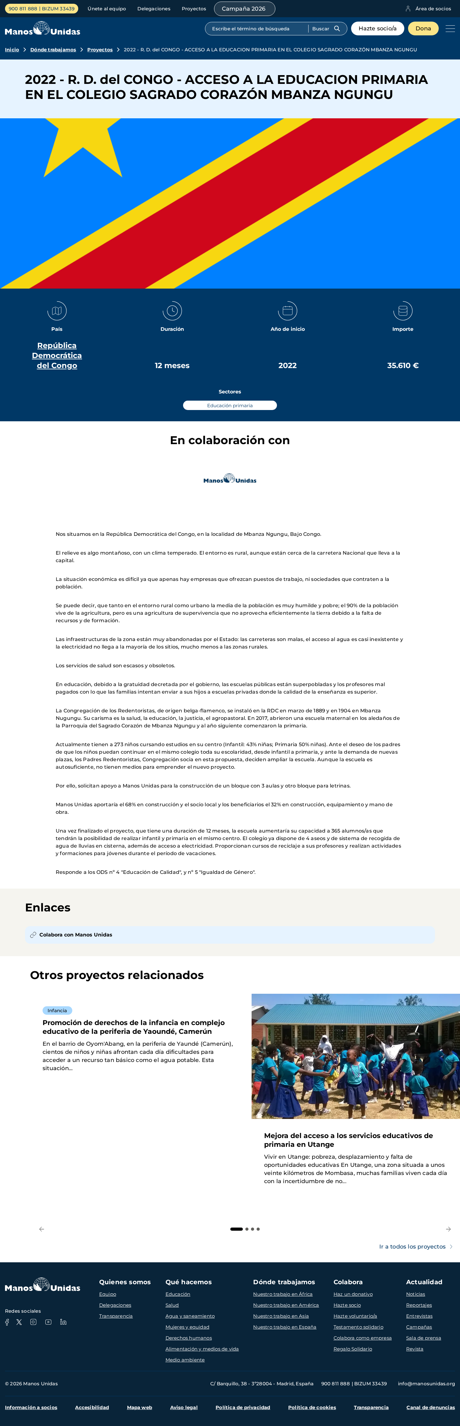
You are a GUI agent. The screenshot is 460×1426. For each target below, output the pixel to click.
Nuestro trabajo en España (284, 1327)
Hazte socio (347, 1305)
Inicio (12, 50)
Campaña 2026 (243, 8)
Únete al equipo (107, 9)
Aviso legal (184, 1407)
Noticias (415, 1294)
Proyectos (194, 9)
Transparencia (116, 1316)
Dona (423, 28)
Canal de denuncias (430, 1407)
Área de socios (433, 9)
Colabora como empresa (363, 1338)
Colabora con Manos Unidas (75, 935)
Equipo (107, 1294)
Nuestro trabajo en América (286, 1305)
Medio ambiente (185, 1360)
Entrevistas (419, 1316)
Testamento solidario (358, 1327)
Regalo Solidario (353, 1349)
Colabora (348, 1282)
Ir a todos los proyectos (412, 1246)
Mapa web (139, 1407)
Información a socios (31, 1407)
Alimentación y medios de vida (202, 1349)
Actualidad (424, 1282)
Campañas (419, 1327)
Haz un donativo (353, 1294)
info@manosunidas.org (426, 1384)
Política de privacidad (243, 1407)
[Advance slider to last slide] (42, 1229)
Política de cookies (312, 1407)
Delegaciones (153, 9)
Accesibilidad (92, 1407)
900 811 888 (23, 9)
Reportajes (419, 1305)
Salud (172, 1305)
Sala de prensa (423, 1338)
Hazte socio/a (378, 28)
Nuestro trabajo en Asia (281, 1316)
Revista (414, 1349)
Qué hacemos (189, 1282)
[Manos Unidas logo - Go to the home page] (42, 33)
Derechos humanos (189, 1338)
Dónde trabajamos (53, 50)
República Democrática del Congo (57, 355)
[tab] (236, 1229)
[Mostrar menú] (448, 28)
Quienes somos (125, 1282)
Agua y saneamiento (190, 1316)
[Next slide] (448, 1229)
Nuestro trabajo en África (283, 1294)
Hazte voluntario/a (355, 1316)
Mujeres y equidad (187, 1327)
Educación (178, 1294)
